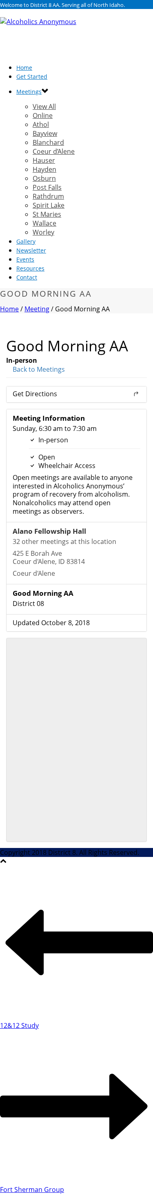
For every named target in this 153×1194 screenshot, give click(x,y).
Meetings (29, 91)
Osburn (44, 178)
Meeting (36, 308)
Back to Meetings (38, 369)
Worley (43, 232)
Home (9, 308)
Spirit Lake (48, 205)
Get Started (31, 76)
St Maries (47, 214)
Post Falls (47, 187)
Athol (41, 124)
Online (43, 115)
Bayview (45, 133)
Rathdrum (48, 196)
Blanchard (48, 142)
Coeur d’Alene (54, 151)
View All (44, 106)
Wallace (44, 223)
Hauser (44, 160)
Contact (26, 277)
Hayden (44, 169)
